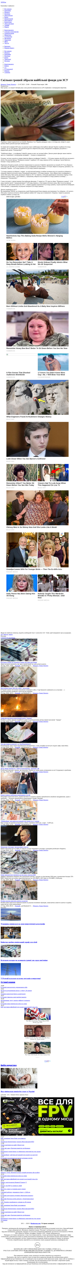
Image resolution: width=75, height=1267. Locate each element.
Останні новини (8, 982)
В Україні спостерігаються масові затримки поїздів (16, 1158)
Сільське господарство (11, 31)
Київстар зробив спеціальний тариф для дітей (19, 942)
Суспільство (8, 36)
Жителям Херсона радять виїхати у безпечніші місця (17, 1199)
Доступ (6, 43)
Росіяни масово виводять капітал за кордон (14, 901)
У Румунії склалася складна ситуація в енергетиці (21, 978)
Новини (6, 71)
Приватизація (8, 19)
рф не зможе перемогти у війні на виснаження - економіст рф (20, 768)
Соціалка (7, 72)
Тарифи (6, 25)
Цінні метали (8, 15)
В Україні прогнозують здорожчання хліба (14, 987)
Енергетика (8, 22)
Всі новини (8, 9)
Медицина (7, 38)
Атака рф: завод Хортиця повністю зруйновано (15, 1148)
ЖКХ (6, 41)
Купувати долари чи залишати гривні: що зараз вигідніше (19, 662)
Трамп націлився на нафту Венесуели (12, 1145)
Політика (7, 14)
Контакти (7, 46)
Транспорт (7, 40)
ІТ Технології (8, 69)
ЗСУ (2, 634)
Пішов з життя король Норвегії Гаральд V (14, 1182)
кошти (11, 634)
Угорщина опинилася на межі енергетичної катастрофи (23, 924)
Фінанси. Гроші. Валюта (8, 84)
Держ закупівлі (9, 23)
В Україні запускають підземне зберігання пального (17, 1195)
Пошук (6, 27)
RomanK (17, 665)
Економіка (7, 10)
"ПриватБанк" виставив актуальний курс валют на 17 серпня (20, 821)
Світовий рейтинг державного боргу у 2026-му (15, 1192)
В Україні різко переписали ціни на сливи (14, 1003)
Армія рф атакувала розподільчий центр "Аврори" (16, 718)
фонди (6, 634)
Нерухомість (8, 20)
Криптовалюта (9, 30)
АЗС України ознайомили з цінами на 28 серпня (16, 1202)
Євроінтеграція (9, 33)
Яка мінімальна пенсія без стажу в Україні (17, 1091)
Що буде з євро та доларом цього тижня (13, 1189)
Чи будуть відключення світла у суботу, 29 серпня (16, 990)
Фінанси (7, 12)
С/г (5, 67)
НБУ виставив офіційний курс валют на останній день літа (19, 1007)
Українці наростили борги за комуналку (13, 994)
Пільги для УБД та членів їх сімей (11, 1185)
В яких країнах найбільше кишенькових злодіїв (15, 795)
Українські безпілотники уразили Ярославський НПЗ (17, 1141)
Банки (6, 17)
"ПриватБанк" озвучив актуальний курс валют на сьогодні (19, 1155)
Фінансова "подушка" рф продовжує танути (14, 847)
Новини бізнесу (9, 48)
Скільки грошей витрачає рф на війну (20, 1172)
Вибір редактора (9, 1065)
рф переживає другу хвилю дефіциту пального (15, 1000)
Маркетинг (7, 35)
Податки (7, 61)
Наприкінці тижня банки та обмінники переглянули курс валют (21, 1151)
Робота (6, 66)
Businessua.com (36, 1223)
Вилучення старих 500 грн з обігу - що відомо (15, 688)
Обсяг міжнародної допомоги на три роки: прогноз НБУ (18, 875)
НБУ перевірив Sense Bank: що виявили (13, 1138)
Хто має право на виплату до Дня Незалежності (16, 744)
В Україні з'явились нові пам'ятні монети (13, 997)
